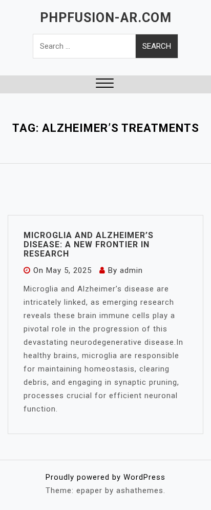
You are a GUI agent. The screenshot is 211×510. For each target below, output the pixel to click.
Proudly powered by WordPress (105, 477)
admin (131, 270)
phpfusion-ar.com (106, 17)
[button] (105, 84)
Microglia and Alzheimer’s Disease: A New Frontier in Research (89, 244)
